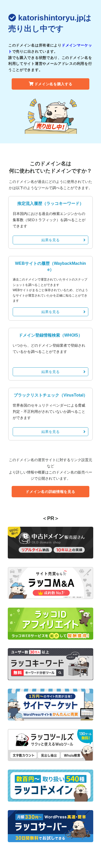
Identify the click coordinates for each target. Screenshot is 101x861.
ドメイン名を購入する (53, 84)
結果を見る (50, 240)
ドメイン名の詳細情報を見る (50, 492)
